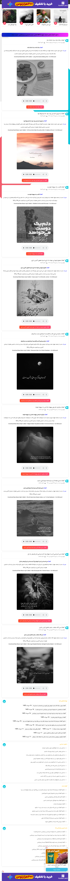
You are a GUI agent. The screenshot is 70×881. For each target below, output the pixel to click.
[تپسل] (3, 872)
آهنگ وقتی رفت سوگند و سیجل (32, 729)
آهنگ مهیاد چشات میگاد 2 (59, 729)
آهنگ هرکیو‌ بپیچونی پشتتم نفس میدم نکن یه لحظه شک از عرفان (49, 737)
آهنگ (41, 47)
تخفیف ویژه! (57, 870)
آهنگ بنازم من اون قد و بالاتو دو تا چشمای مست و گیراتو (48, 334)
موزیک (64, 50)
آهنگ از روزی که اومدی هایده (58, 717)
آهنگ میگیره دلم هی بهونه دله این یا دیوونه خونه (50, 407)
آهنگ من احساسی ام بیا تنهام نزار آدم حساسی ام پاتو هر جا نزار (46, 554)
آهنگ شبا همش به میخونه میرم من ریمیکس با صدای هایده (50, 709)
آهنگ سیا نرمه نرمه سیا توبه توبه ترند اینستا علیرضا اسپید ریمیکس (49, 713)
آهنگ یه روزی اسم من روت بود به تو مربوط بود (51, 113)
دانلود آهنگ (40, 42)
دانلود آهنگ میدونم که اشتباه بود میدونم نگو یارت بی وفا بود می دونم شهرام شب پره (44, 721)
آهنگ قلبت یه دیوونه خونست (55, 187)
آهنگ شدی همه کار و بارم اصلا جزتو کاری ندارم (51, 481)
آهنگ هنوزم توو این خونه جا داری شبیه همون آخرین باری (47, 260)
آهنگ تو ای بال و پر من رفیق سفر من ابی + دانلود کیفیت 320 (51, 725)
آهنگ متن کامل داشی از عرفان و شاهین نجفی (55, 733)
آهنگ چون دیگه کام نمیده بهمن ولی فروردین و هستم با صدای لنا (49, 705)
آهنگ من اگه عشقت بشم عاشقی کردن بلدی (51, 627)
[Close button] (67, 848)
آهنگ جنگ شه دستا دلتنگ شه (55, 40)
